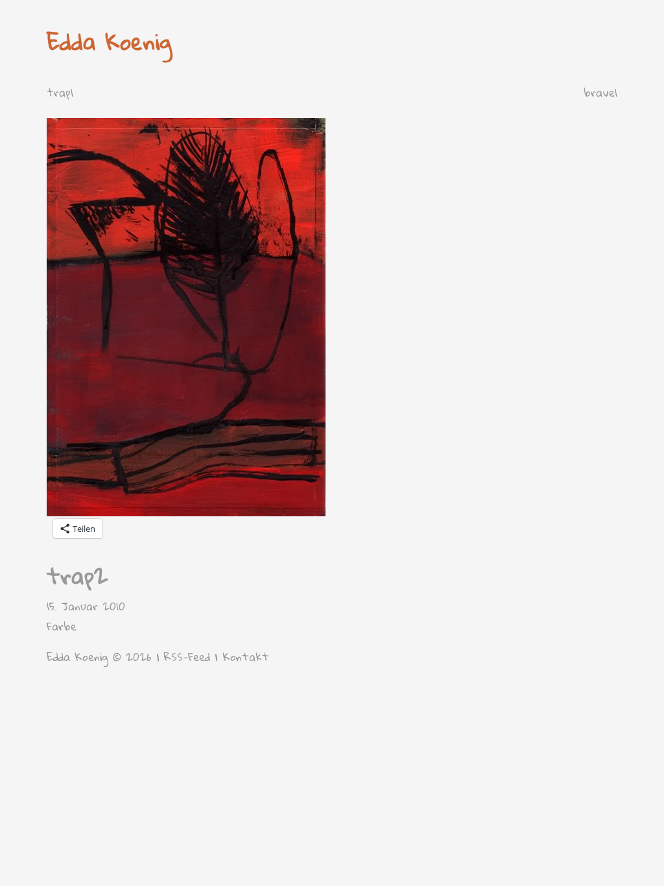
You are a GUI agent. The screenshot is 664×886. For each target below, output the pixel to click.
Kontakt (245, 657)
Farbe (62, 626)
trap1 (60, 92)
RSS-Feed (187, 657)
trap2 (77, 575)
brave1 (600, 92)
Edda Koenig (109, 41)
